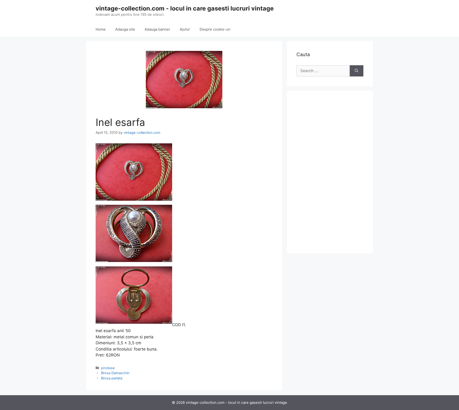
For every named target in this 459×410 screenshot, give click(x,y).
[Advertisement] (329, 172)
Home (101, 29)
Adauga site (125, 29)
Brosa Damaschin (115, 373)
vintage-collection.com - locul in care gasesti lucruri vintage (185, 8)
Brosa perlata (111, 378)
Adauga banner (157, 29)
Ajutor (185, 29)
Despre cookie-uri (215, 29)
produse (108, 368)
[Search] (356, 71)
